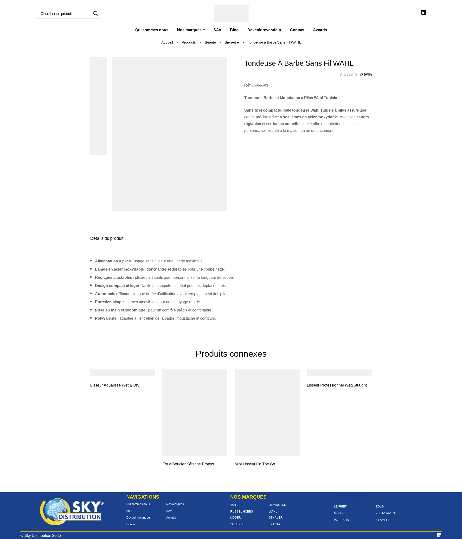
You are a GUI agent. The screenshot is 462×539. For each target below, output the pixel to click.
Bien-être (232, 42)
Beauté (210, 42)
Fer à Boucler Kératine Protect (188, 463)
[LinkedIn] (439, 535)
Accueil (167, 42)
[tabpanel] (231, 289)
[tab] (106, 238)
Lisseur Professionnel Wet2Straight (337, 384)
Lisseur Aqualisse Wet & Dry (114, 384)
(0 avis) (366, 74)
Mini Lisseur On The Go (255, 463)
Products (189, 42)
